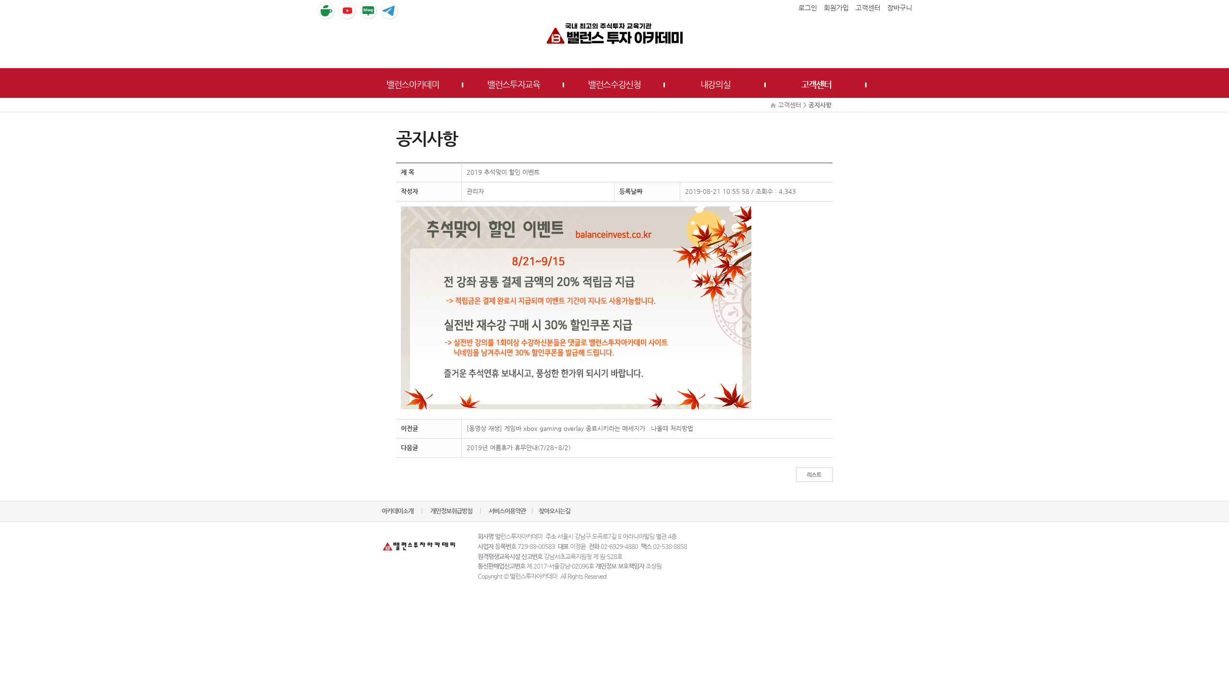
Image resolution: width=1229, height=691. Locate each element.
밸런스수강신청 (614, 84)
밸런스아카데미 (412, 84)
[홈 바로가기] (614, 33)
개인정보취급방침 (452, 510)
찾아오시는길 (554, 510)
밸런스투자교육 (513, 84)
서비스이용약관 (507, 510)
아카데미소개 (397, 510)
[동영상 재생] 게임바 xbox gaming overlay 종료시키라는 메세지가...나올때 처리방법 (580, 428)
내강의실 (715, 84)
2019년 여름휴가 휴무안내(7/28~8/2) (519, 447)
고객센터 (816, 84)
